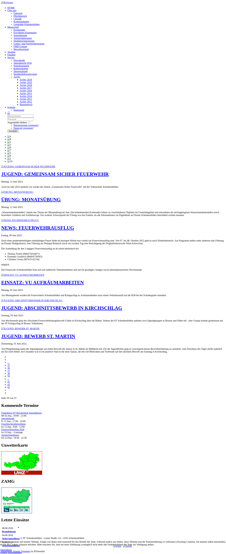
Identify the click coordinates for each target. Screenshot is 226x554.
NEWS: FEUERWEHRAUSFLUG (37, 228)
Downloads (19, 60)
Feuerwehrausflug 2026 (12, 429)
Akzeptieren (6, 549)
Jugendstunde (7, 418)
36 (8, 368)
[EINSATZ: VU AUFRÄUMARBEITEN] (22, 275)
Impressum (19, 110)
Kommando (19, 30)
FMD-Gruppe (20, 46)
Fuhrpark (18, 13)
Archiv (17, 77)
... (8, 362)
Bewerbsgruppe (21, 49)
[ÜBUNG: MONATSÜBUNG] (17, 192)
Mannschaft (13, 27)
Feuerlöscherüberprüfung (13, 424)
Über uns (11, 10)
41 (8, 381)
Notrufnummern (21, 66)
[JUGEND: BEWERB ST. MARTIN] (20, 328)
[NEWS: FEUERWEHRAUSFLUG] (20, 220)
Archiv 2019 (26, 82)
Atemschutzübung (10, 435)
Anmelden (13, 131)
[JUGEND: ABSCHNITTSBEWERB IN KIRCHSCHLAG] (31, 300)
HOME (11, 7)
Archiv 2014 (26, 96)
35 (8, 365)
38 (8, 373)
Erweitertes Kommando (25, 32)
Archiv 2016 (26, 90)
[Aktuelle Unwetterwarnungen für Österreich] (21, 474)
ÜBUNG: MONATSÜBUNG (31, 199)
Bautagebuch (26, 104)
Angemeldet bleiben (17, 122)
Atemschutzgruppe (23, 38)
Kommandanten (21, 21)
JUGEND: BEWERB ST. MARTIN (38, 336)
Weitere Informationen (11, 552)
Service (11, 57)
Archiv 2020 (26, 79)
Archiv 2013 (26, 99)
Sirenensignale (21, 71)
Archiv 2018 (26, 85)
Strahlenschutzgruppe (24, 41)
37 (8, 370)
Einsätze (11, 54)
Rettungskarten (21, 68)
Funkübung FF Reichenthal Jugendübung (21, 413)
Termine (11, 52)
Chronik (18, 19)
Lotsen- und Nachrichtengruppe (29, 43)
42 (8, 384)
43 (8, 387)
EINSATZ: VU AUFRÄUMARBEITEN (42, 282)
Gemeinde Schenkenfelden (27, 24)
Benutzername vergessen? (26, 125)
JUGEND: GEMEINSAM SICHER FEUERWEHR (55, 174)
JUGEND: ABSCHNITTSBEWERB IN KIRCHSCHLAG (61, 308)
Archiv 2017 (26, 88)
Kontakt (11, 107)
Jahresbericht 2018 (23, 63)
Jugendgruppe (20, 35)
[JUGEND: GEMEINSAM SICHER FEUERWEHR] (28, 166)
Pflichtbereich (20, 16)
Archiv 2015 (26, 93)
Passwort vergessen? (24, 128)
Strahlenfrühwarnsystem (25, 74)
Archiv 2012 (26, 101)
